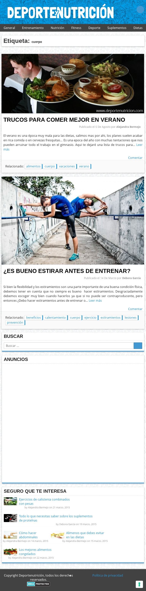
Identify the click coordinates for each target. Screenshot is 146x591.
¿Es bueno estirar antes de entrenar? (66, 271)
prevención (15, 322)
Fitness (76, 28)
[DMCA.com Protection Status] (38, 585)
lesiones (130, 317)
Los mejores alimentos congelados (35, 552)
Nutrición (57, 28)
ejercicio (90, 317)
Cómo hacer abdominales (28, 535)
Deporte (94, 28)
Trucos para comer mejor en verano (64, 119)
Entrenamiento (33, 28)
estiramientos (111, 317)
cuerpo (50, 166)
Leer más (95, 300)
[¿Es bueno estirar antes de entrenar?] (73, 264)
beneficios (33, 317)
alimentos (33, 166)
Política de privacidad (107, 575)
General (9, 28)
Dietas (138, 28)
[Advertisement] (32, 422)
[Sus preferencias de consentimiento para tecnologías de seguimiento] (139, 584)
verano (84, 166)
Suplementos (116, 28)
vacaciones (67, 166)
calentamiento (55, 317)
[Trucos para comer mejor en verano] (73, 112)
